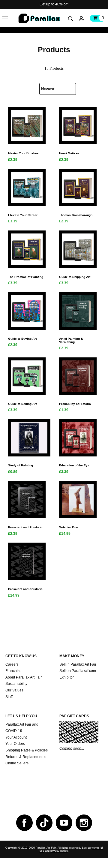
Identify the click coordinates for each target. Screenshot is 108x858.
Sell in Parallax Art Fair (77, 664)
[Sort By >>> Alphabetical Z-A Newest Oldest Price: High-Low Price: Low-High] (54, 86)
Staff (9, 697)
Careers (12, 664)
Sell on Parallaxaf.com (77, 671)
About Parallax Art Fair (23, 677)
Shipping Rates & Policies (26, 750)
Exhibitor (66, 677)
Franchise (13, 671)
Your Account (16, 737)
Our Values (14, 690)
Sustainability (16, 684)
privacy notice (59, 850)
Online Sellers (16, 763)
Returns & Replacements (25, 757)
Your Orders (15, 744)
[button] (14, 12)
